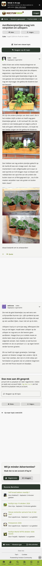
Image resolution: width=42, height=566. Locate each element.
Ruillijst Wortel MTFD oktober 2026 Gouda (21, 533)
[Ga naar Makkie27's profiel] (5, 495)
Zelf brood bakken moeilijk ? (19, 492)
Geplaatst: (26, 506)
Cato (4, 36)
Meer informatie (6, 5)
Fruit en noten (23, 36)
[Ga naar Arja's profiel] (5, 504)
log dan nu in (27, 384)
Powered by (21, 558)
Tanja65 (14, 537)
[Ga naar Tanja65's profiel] (5, 534)
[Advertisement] (21, 280)
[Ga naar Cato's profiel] (4, 59)
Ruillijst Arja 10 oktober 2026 (19, 503)
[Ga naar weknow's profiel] (4, 307)
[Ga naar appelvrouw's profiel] (5, 514)
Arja (13, 506)
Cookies (24, 555)
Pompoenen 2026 (15, 523)
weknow (11, 306)
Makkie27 (15, 495)
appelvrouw (16, 517)
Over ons (21, 551)
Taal (16, 555)
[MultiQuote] (3, 254)
